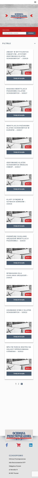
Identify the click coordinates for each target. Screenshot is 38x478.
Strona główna (5, 30)
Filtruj (6, 43)
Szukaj (31, 33)
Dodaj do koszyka (19, 78)
